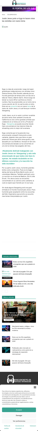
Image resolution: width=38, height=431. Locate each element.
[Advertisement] (19, 67)
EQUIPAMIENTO (8, 319)
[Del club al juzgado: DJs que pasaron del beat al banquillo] (7, 274)
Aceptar (19, 410)
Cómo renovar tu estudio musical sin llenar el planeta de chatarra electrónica (19, 315)
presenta (13, 106)
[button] (35, 387)
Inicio (3, 14)
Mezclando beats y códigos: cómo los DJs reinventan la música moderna (23, 328)
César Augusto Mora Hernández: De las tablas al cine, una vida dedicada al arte (24, 283)
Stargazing (10, 124)
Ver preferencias (19, 421)
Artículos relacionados (10, 256)
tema (29, 106)
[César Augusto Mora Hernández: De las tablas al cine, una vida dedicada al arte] (7, 283)
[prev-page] (3, 291)
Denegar (19, 415)
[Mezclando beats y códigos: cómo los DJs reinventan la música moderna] (6, 328)
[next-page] (6, 291)
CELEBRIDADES (12, 14)
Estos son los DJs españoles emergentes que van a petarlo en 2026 (24, 264)
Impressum (33, 425)
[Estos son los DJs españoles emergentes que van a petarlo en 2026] (7, 264)
